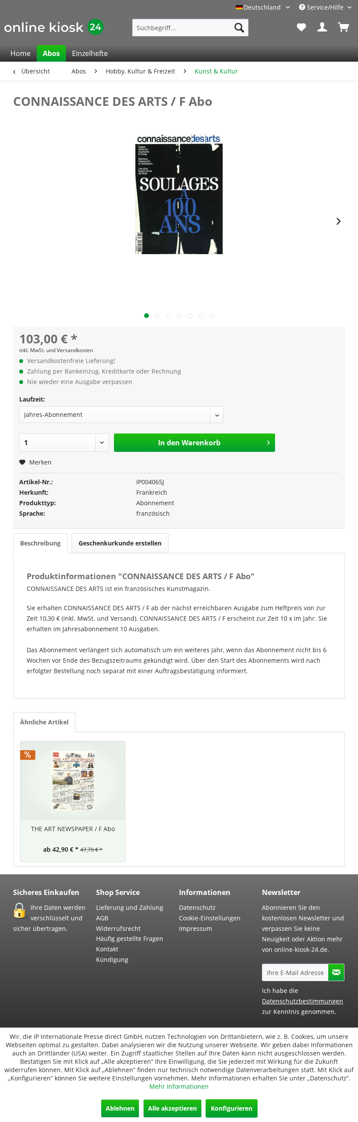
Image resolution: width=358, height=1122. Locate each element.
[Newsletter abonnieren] (336, 972)
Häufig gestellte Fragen (129, 938)
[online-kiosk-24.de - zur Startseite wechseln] (53, 30)
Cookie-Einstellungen (210, 918)
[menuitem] (190, 27)
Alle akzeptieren (172, 1108)
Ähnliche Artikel (44, 722)
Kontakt (107, 949)
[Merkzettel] (301, 27)
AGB (102, 918)
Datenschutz (197, 907)
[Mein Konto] (322, 27)
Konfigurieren (231, 1108)
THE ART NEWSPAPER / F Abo (73, 829)
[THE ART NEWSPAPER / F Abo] (73, 780)
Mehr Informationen (179, 1086)
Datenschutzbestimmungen (302, 1001)
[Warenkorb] (344, 27)
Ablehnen (120, 1108)
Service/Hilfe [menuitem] (325, 7)
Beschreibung (40, 543)
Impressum (195, 928)
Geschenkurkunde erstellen (120, 543)
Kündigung (112, 959)
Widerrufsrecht (118, 928)
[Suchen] (239, 27)
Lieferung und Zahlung (129, 907)
